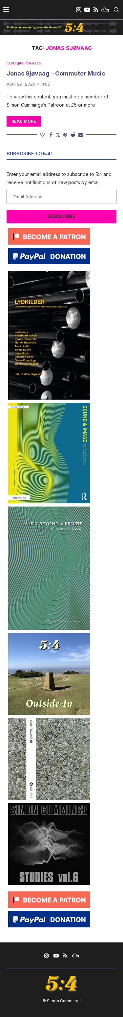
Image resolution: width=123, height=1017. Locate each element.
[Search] (116, 9)
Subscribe (61, 216)
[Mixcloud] (105, 9)
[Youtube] (87, 9)
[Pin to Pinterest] (65, 134)
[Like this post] (42, 134)
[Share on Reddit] (73, 134)
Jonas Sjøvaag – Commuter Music (56, 73)
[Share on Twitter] (57, 134)
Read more (23, 121)
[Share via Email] (80, 134)
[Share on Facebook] (51, 134)
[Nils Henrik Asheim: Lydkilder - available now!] (49, 273)
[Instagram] (78, 9)
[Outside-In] (49, 635)
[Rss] (95, 9)
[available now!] (49, 405)
